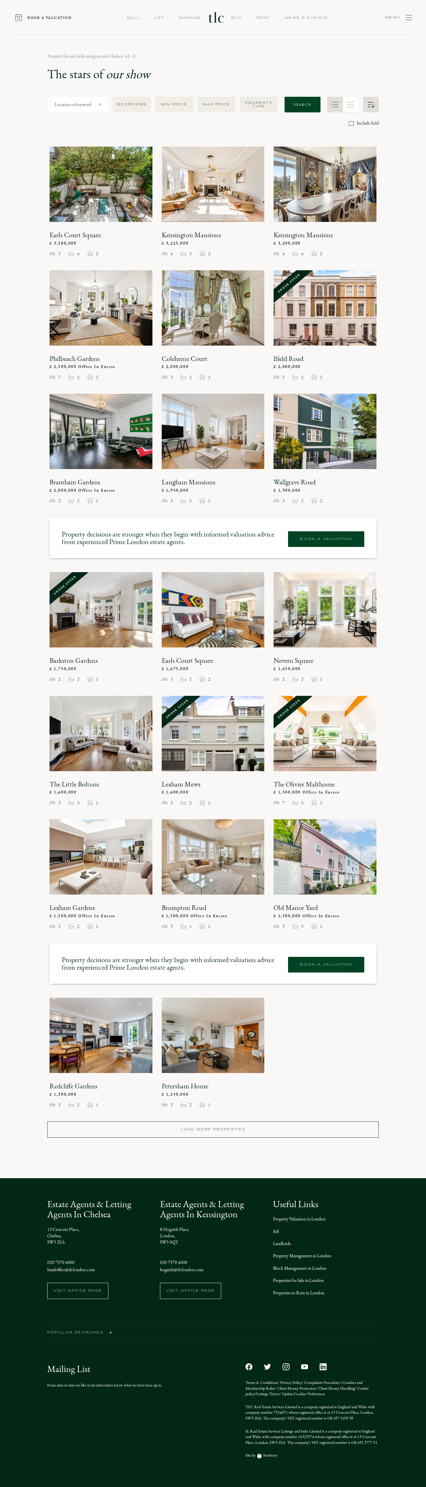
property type (258, 104)
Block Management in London (299, 1268)
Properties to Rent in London (298, 1293)
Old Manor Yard (296, 907)
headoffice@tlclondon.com (71, 1270)
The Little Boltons (74, 784)
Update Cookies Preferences (303, 1394)
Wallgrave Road (295, 482)
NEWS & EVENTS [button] (306, 18)
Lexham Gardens (72, 907)
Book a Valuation (326, 539)
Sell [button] (133, 18)
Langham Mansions (188, 482)
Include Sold (368, 123)
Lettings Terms (267, 1394)
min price (174, 104)
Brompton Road (184, 907)
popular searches (75, 1332)
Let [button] (159, 18)
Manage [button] (190, 18)
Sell (276, 1231)
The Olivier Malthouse (304, 784)
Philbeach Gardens (75, 358)
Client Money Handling (336, 1388)
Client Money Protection (296, 1388)
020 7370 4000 (60, 1262)
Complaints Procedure (321, 1382)
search (303, 104)
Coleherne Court (184, 358)
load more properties (213, 1129)
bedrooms (132, 104)
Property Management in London (302, 1256)
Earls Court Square (75, 235)
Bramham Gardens (75, 482)
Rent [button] (263, 18)
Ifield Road (288, 358)
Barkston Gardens (74, 660)
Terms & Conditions (261, 1382)
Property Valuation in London (299, 1219)
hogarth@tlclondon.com (181, 1270)
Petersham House (185, 1086)
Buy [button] (236, 18)
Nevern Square (293, 660)
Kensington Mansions (191, 235)
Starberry (270, 1455)
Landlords (282, 1243)
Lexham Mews (181, 784)
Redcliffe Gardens (73, 1086)
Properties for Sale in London (298, 1280)
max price (216, 104)
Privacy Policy (290, 1382)
